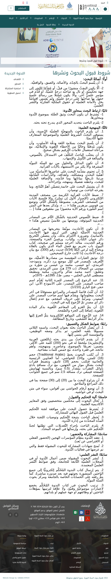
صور (107, 548)
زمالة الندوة (51, 25)
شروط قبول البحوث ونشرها (91, 61)
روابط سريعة (21, 536)
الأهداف (17, 79)
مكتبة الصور (76, 548)
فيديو (106, 552)
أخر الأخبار (24, 18)
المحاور (18, 84)
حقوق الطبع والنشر (19, 557)
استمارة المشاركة (13, 88)
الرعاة (11, 18)
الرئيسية (98, 18)
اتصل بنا (40, 25)
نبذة (51, 543)
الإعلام (51, 18)
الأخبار (79, 543)
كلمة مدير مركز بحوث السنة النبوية (43, 550)
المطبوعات (38, 18)
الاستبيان (105, 562)
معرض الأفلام (76, 552)
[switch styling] (105, 9)
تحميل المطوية (14, 93)
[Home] (106, 61)
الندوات (64, 18)
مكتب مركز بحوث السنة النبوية (42, 556)
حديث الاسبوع (103, 557)
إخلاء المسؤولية (20, 552)
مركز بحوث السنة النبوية (83, 18)
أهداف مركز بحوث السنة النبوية (42, 560)
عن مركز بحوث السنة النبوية (43, 536)
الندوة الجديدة (68, 25)
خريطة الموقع (21, 548)
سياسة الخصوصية (19, 543)
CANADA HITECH (23, 577)
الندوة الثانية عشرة (19, 562)
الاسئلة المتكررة (75, 567)
